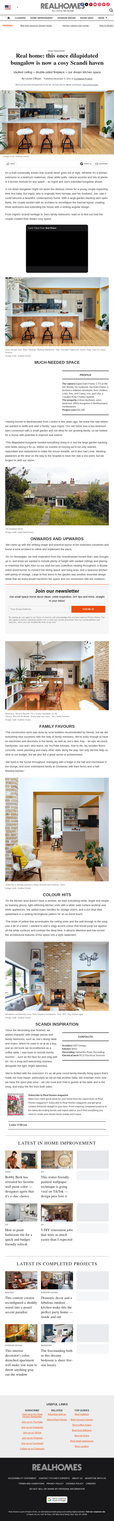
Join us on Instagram (32, 1427)
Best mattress (82, 1414)
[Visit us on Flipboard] (104, 4)
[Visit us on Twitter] (86, 4)
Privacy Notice (94, 617)
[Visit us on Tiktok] (108, 4)
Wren (74, 1049)
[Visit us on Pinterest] (91, 4)
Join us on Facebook (32, 1443)
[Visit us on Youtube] (95, 4)
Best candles (82, 1446)
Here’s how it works (90, 85)
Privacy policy (55, 1483)
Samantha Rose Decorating (89, 1052)
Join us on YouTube (32, 1422)
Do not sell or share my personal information (57, 1489)
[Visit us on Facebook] (82, 4)
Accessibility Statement (22, 1478)
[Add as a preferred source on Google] (57, 1499)
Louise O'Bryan (33, 78)
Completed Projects (83, 79)
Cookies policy (74, 1483)
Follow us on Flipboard (32, 1448)
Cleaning (20, 17)
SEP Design (79, 1045)
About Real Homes (57, 1419)
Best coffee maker (81, 1425)
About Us (77, 1478)
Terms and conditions (31, 1483)
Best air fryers (82, 1435)
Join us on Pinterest (32, 1438)
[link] (15, 1105)
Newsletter (103, 164)
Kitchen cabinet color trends (76, 25)
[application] (57, 248)
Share (12, 164)
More (101, 17)
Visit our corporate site (95, 1512)
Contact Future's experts (54, 1478)
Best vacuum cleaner (82, 1419)
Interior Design (66, 17)
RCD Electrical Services (92, 1055)
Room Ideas (87, 17)
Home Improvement (41, 17)
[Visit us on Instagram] (99, 4)
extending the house (42, 207)
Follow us (87, 164)
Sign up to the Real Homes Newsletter (32, 1415)
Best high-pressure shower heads (36, 25)
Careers (91, 1483)
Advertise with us (57, 1414)
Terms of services (44, 617)
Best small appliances (81, 1441)
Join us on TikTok (32, 1432)
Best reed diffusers (82, 1430)
